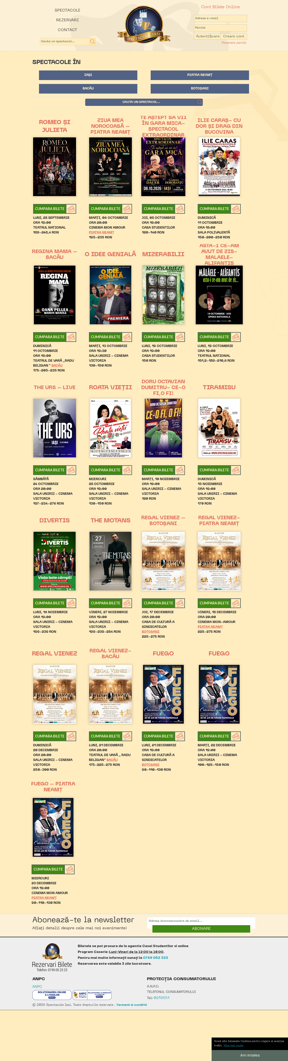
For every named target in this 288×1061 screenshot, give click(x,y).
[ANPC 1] (52, 999)
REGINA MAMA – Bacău (54, 255)
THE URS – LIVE (54, 388)
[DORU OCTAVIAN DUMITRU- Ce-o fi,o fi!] (163, 428)
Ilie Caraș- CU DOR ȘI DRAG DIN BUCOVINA (219, 126)
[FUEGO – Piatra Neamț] (53, 827)
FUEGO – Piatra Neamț (53, 787)
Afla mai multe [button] (234, 1045)
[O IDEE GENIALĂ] (110, 295)
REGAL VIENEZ (54, 654)
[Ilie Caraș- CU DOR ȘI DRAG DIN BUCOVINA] (219, 166)
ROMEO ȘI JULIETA (54, 126)
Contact (67, 30)
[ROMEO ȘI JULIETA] (54, 166)
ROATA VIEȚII (110, 388)
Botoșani (200, 88)
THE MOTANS (110, 521)
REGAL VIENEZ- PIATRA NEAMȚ (219, 521)
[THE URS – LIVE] (54, 428)
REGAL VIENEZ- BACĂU (110, 654)
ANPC (37, 987)
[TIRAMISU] (219, 428)
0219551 (161, 998)
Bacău (88, 88)
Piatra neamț (200, 75)
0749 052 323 (155, 957)
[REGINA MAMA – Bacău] (54, 295)
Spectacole (68, 10)
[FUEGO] (163, 694)
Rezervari (67, 20)
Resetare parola (233, 42)
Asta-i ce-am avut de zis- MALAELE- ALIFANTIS (219, 255)
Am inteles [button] (250, 1055)
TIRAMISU (219, 388)
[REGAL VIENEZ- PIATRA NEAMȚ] (219, 561)
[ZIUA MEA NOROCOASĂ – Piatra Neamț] (110, 166)
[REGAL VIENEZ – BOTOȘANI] (163, 561)
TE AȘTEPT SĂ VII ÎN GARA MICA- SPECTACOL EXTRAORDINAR (163, 126)
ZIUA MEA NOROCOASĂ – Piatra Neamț (110, 126)
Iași (88, 75)
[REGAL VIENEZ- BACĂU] (110, 694)
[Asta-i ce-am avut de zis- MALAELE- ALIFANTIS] (219, 295)
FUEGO (163, 654)
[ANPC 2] (92, 999)
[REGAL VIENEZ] (54, 694)
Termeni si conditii (131, 1004)
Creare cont (233, 36)
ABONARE (201, 929)
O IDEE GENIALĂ (110, 255)
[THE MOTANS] (110, 561)
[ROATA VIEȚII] (110, 428)
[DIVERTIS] (54, 561)
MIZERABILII (163, 255)
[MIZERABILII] (163, 295)
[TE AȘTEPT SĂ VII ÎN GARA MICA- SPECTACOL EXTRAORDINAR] (163, 166)
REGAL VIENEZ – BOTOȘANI (163, 521)
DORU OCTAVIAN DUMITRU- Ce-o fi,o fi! (163, 388)
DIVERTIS (54, 521)
